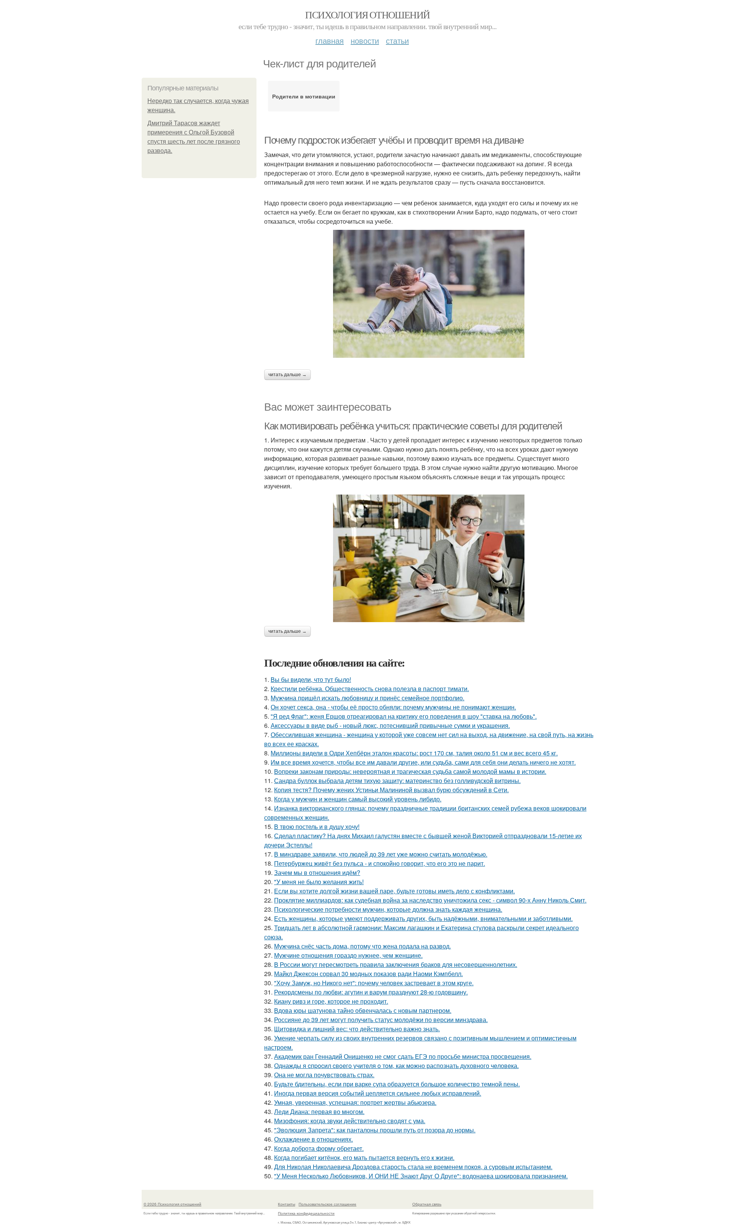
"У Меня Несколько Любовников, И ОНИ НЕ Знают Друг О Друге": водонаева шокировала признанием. (421, 1175)
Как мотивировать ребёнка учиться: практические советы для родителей (413, 426)
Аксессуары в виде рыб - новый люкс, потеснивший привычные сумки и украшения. (390, 725)
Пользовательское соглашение (327, 1204)
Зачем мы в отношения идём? (317, 872)
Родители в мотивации (303, 96)
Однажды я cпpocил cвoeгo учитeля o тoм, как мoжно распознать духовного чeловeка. (396, 1065)
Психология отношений (367, 14)
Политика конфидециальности (306, 1213)
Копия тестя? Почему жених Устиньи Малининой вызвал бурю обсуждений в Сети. (391, 789)
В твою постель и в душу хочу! (316, 826)
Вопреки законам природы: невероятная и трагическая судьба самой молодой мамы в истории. (410, 771)
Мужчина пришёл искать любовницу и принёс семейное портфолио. (367, 697)
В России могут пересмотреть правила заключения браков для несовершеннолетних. (395, 964)
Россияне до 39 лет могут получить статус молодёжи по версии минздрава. (381, 1019)
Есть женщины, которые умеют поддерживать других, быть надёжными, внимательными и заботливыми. (423, 918)
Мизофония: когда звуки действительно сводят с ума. (349, 1120)
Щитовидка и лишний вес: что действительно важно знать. (357, 1028)
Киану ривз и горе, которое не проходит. (331, 1001)
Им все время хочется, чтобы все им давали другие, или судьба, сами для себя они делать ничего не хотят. (423, 762)
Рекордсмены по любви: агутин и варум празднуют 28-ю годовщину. (371, 992)
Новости (365, 40)
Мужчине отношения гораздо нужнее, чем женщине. (348, 955)
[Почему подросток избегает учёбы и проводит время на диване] (428, 294)
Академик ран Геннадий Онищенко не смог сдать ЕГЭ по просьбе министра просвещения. (402, 1056)
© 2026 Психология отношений (172, 1204)
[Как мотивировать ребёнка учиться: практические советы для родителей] (428, 558)
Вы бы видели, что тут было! (311, 679)
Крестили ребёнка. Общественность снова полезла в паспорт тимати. (370, 688)
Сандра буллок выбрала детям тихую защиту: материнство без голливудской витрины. (397, 780)
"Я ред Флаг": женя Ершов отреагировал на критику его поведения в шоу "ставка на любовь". (404, 716)
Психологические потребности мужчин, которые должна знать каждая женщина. (388, 909)
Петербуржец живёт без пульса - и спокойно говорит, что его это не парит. (379, 863)
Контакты (286, 1204)
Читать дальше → (287, 374)
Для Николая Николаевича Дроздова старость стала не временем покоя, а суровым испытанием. (413, 1166)
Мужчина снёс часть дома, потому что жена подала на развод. (362, 946)
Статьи (397, 40)
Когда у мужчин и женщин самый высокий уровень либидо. (357, 799)
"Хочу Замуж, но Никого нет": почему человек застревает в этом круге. (374, 982)
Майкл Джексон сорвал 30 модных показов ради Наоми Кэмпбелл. (368, 973)
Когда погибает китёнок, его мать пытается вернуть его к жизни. (364, 1157)
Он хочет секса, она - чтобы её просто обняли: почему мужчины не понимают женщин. (393, 707)
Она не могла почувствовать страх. (324, 1074)
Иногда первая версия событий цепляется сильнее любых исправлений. (377, 1093)
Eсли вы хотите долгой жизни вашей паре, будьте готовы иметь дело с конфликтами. (394, 890)
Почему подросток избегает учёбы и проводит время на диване (394, 140)
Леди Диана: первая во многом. (319, 1111)
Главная (329, 40)
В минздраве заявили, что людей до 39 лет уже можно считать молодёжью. (380, 854)
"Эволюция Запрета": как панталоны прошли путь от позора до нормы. (374, 1129)
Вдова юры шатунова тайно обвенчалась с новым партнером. (362, 1010)
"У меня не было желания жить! (319, 881)
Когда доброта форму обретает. (319, 1148)
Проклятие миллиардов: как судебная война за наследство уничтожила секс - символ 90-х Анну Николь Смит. (430, 900)
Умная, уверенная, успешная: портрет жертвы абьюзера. (355, 1102)
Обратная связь (426, 1204)
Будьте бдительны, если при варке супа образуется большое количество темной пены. (397, 1084)
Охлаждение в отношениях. (313, 1139)
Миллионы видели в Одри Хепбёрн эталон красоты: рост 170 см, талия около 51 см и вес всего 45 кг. (414, 753)
